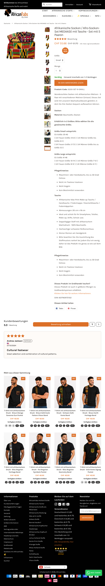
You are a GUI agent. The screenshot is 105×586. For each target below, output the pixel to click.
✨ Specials (83, 16)
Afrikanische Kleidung (37, 513)
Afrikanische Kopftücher (38, 526)
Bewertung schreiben (61, 324)
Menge (57, 66)
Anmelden (69, 4)
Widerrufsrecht (9, 520)
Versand (7, 513)
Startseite (7, 23)
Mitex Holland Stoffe (37, 548)
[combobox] (52, 5)
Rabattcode (8, 548)
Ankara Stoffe (34, 519)
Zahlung (7, 516)
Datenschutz (9, 539)
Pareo (31, 551)
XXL (21, 426)
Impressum (8, 542)
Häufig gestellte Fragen (13, 507)
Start (45, 10)
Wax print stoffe (35, 516)
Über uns (7, 500)
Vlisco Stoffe (34, 560)
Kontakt (7, 510)
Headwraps (33, 529)
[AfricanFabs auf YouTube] (67, 505)
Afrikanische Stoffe (62, 10)
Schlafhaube (34, 554)
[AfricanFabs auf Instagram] (55, 505)
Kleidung (67, 16)
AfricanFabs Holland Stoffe (39, 500)
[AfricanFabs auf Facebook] (63, 505)
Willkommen (9, 3)
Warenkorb (96, 4)
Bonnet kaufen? (35, 522)
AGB (5, 526)
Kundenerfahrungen (11, 504)
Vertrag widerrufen (11, 529)
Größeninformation (11, 523)
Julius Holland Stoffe (37, 538)
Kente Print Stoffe (36, 541)
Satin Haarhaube (35, 557)
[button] (60, 39)
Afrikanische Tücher (36, 504)
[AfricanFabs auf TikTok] (59, 505)
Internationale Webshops (13, 532)
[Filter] (92, 324)
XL (17, 426)
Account (79, 4)
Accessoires (49, 16)
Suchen (7, 561)
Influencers (8, 557)
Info (97, 16)
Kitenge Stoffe (34, 544)
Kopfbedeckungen (88, 10)
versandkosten (94, 44)
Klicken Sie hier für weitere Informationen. (72, 293)
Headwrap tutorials (11, 536)
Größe (57, 56)
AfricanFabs (60, 572)
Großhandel (8, 545)
